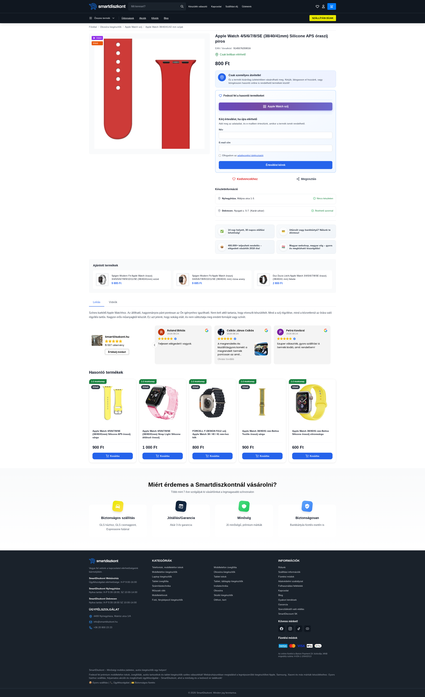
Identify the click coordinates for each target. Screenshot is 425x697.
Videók (113, 302)
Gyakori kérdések (287, 599)
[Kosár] (331, 6)
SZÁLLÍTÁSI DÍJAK (322, 18)
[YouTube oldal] (307, 628)
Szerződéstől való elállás (291, 609)
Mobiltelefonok (159, 595)
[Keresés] (182, 6)
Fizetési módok (286, 576)
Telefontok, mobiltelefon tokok (167, 567)
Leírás (96, 302)
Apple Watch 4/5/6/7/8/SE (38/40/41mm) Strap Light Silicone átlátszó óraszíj (161, 434)
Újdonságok (128, 18)
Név (221, 129)
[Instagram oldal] (290, 628)
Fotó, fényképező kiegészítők (167, 599)
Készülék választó (197, 6)
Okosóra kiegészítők (111, 27)
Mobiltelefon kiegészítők (164, 572)
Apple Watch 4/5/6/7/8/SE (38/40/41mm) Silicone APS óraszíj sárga (111, 434)
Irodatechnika (221, 586)
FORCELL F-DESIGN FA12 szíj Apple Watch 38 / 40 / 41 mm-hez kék (210, 434)
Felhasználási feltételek (290, 586)
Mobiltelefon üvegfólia (225, 567)
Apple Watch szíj (133, 27)
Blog (166, 18)
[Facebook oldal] (281, 628)
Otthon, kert (220, 599)
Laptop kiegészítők (162, 576)
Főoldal (93, 27)
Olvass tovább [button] (284, 359)
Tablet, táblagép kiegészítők (228, 581)
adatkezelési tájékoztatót (250, 155)
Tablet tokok (220, 576)
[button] (330, 345)
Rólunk (282, 567)
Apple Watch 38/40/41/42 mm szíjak (164, 27)
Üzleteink (247, 6)
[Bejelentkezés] (323, 6)
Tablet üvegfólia (160, 581)
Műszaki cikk (158, 590)
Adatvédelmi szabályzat (290, 581)
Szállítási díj (231, 6)
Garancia (283, 604)
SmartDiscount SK (287, 613)
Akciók (142, 18)
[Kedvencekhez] (131, 421)
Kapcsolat (216, 6)
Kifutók (155, 18)
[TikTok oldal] (299, 628)
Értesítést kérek (275, 165)
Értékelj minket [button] (117, 352)
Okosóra (218, 590)
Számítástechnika (161, 586)
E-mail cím (224, 142)
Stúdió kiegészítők (223, 595)
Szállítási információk (289, 572)
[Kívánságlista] (317, 6)
